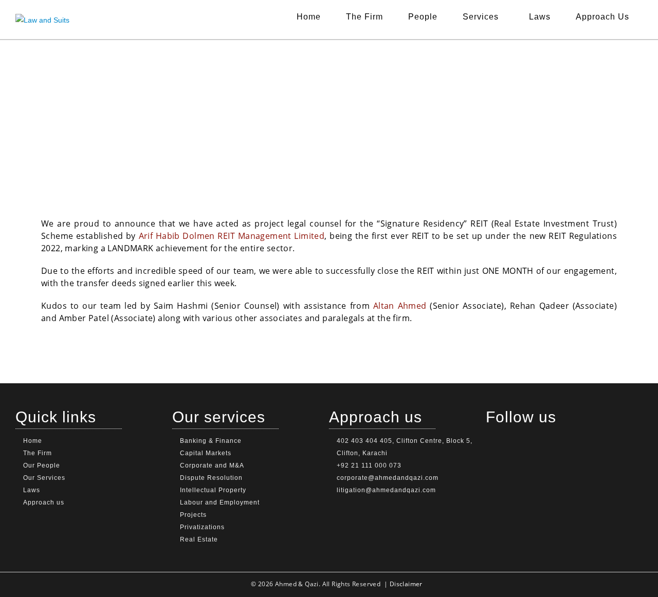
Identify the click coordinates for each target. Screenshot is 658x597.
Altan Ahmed (400, 305)
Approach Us (602, 16)
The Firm (364, 16)
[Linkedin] (490, 430)
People (422, 16)
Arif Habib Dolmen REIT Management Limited (232, 235)
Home (309, 16)
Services (481, 16)
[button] (483, 17)
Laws (540, 16)
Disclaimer (406, 584)
